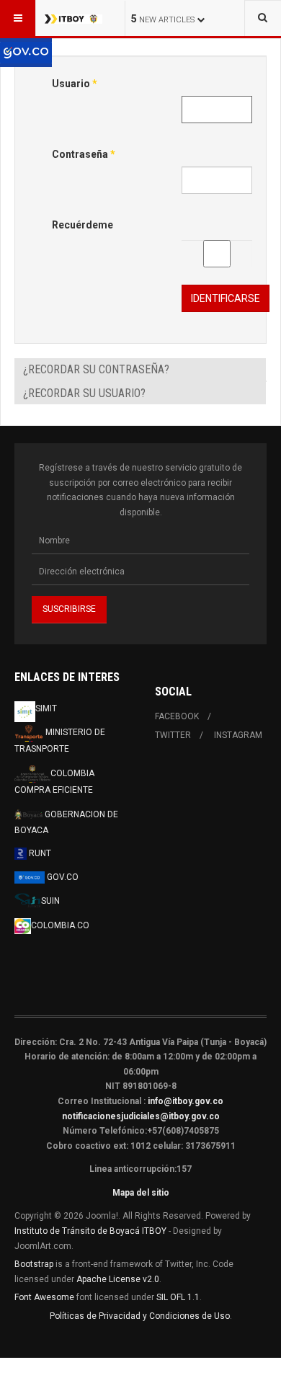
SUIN (50, 901)
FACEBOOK (177, 716)
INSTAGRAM (238, 735)
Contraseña (83, 154)
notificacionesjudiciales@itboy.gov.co (141, 1116)
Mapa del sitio (140, 1193)
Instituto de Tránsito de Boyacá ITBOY (90, 1231)
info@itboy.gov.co (185, 1101)
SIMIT (46, 708)
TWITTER (173, 735)
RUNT (39, 853)
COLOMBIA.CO (60, 925)
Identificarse (225, 298)
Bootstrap (33, 1264)
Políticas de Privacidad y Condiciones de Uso (140, 1316)
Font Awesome (44, 1297)
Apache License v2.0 (117, 1279)
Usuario (74, 83)
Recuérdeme (82, 225)
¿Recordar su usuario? (84, 393)
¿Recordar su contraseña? (96, 369)
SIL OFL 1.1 (178, 1297)
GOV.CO (62, 877)
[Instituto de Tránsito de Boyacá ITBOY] (73, 18)
